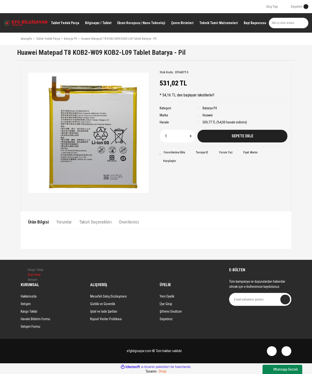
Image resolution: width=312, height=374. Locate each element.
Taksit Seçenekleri (95, 221)
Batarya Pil (210, 108)
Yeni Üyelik (167, 296)
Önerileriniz (129, 221)
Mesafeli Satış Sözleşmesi (108, 296)
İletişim (26, 304)
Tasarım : (156, 371)
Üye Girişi (166, 304)
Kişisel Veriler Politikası (106, 319)
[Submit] (285, 299)
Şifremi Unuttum (171, 311)
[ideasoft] (130, 367)
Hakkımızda (29, 296)
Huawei (208, 115)
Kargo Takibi (29, 311)
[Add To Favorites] (172, 152)
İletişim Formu (30, 326)
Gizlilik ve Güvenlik (102, 304)
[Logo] (26, 23)
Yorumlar (64, 221)
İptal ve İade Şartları (103, 311)
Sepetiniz (166, 319)
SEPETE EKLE (242, 136)
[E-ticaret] (155, 367)
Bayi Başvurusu (255, 23)
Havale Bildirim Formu (35, 319)
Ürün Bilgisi (38, 221)
